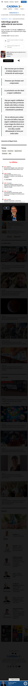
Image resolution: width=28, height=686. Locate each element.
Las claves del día (4, 14)
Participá (24, 2)
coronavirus (10, 151)
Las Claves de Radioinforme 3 (15, 14)
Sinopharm (4, 153)
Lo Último (5, 9)
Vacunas (4, 151)
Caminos (11, 2)
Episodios (8, 56)
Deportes (6, 2)
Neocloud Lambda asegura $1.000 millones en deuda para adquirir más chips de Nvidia (14, 186)
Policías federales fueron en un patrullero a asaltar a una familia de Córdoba (13, 176)
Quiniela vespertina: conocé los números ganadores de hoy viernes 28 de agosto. (14, 202)
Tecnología (9, 183)
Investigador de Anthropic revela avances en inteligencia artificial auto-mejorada (14, 194)
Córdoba (16, 9)
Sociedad (9, 173)
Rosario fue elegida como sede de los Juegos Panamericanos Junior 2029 (14, 168)
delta (10, 153)
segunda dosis (18, 151)
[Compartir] (19, 61)
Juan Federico (9, 179)
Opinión (16, 2)
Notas (23, 14)
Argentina (10, 9)
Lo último (14, 162)
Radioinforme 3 (14, 12)
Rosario (22, 9)
